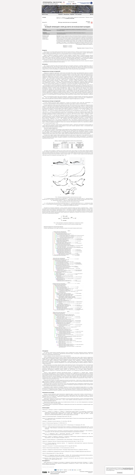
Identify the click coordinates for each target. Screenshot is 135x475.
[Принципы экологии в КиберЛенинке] (74, 3)
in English (44, 17)
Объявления (66, 14)
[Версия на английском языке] (64, 2)
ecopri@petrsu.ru (90, 472)
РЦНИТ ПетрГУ (63, 472)
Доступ (91, 14)
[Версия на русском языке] (63, 2)
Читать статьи (45, 14)
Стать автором (78, 14)
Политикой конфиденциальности (128, 468)
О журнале (60, 14)
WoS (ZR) (63, 3)
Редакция (72, 14)
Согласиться (119, 472)
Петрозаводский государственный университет (60, 471)
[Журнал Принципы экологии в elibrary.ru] (68, 3)
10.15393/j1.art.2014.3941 (69, 18)
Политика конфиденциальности (54, 473)
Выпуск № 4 (44, 22)
